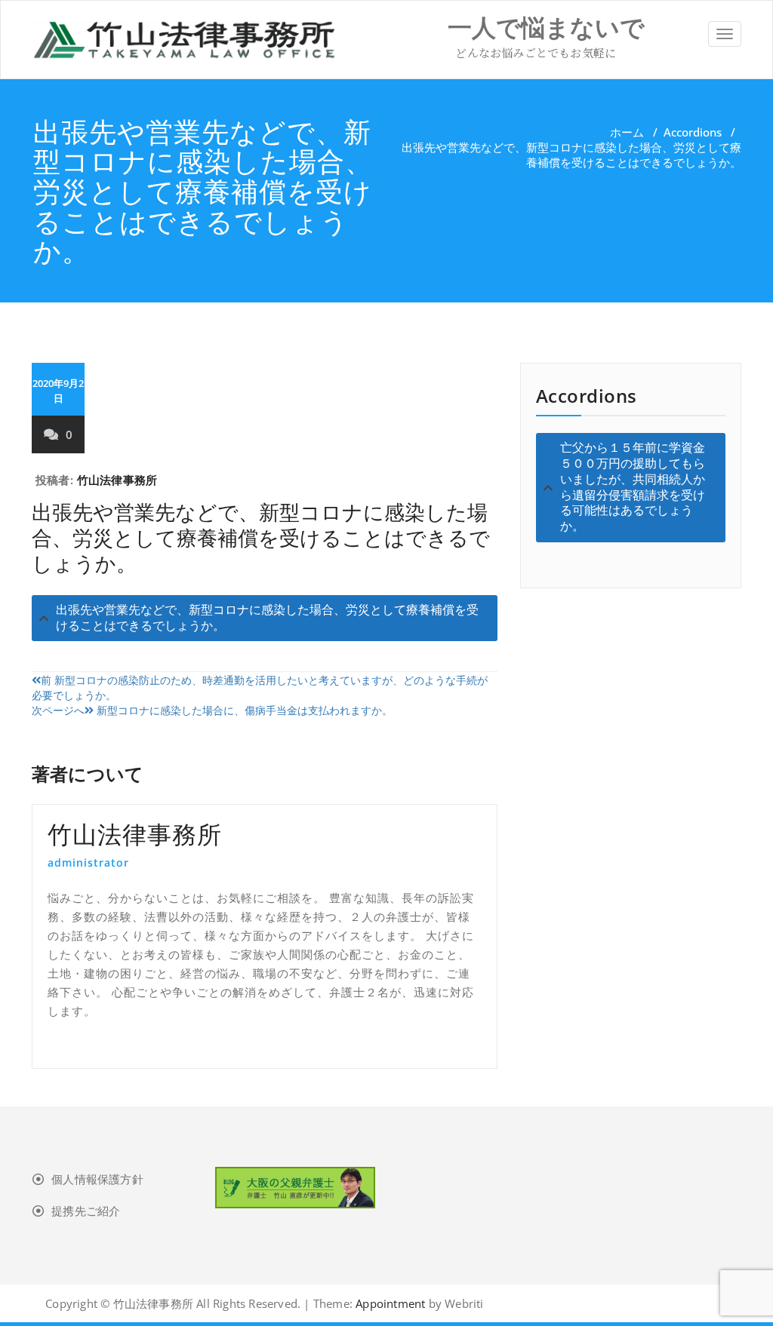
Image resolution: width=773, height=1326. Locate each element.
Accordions (693, 132)
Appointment (389, 1303)
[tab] (264, 618)
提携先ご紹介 (85, 1210)
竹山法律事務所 (117, 479)
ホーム (627, 132)
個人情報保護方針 (97, 1178)
